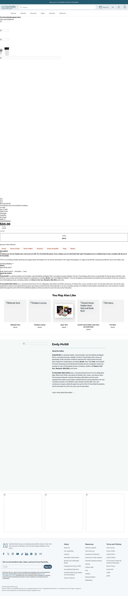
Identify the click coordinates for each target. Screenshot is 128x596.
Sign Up (48, 567)
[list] (64, 127)
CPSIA (108, 572)
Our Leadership (69, 551)
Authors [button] (23, 13)
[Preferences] (112, 7)
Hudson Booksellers (53, 248)
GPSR (108, 576)
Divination (18, 271)
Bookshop (40, 248)
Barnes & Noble (14, 248)
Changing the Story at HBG (72, 566)
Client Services (89, 551)
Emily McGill (6, 203)
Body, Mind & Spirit (6, 271)
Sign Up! (105, 7)
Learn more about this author (62, 392)
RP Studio (3, 217)
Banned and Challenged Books (71, 562)
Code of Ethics (110, 557)
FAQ (86, 570)
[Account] (119, 7)
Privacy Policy (110, 551)
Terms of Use (110, 548)
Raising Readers (90, 577)
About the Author (6, 273)
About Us (67, 548)
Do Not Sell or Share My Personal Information (113, 562)
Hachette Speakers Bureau (93, 561)
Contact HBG (89, 567)
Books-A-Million (28, 248)
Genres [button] (13, 13)
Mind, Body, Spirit (6, 267)
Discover (33, 13)
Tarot (25, 271)
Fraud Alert (109, 569)
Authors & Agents (90, 548)
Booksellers (88, 580)
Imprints (52, 13)
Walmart (72, 248)
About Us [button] (62, 13)
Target (64, 248)
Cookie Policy (110, 554)
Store (43, 13)
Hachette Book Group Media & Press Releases (73, 573)
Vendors (87, 574)
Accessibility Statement (71, 569)
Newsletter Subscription (71, 557)
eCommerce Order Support (93, 557)
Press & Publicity (69, 578)
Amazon (4, 248)
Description (4, 251)
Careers (87, 564)
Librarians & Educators (92, 554)
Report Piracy (110, 566)
